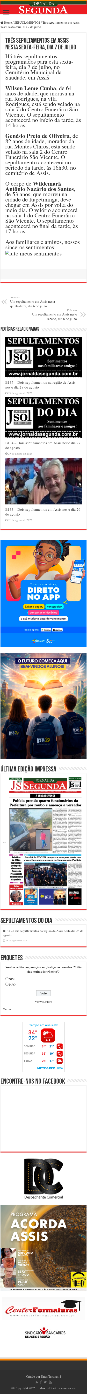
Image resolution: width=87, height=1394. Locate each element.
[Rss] (36, 1382)
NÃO (12, 984)
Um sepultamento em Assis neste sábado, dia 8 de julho (54, 314)
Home (7, 22)
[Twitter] (45, 1382)
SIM (12, 979)
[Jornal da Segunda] (43, 7)
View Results (43, 1001)
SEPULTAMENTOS (27, 22)
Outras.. (8, 1009)
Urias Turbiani (50, 1376)
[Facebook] (40, 1382)
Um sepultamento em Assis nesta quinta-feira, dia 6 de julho (32, 301)
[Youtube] (50, 1382)
